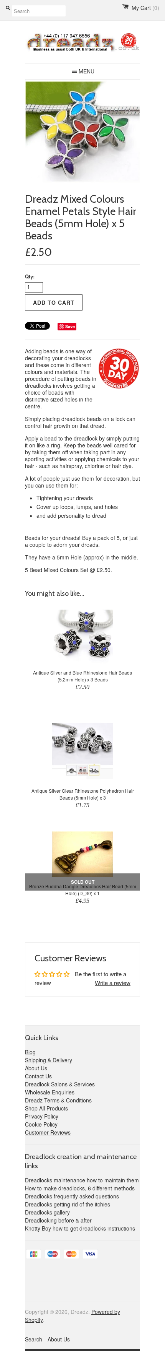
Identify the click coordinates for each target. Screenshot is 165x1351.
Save (70, 326)
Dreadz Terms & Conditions (58, 1100)
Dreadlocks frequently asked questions (72, 1196)
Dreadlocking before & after (58, 1220)
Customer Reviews (48, 1132)
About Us (36, 1068)
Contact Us (38, 1076)
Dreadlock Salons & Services (60, 1084)
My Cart (145, 7)
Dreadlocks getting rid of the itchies (67, 1204)
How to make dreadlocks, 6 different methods (80, 1188)
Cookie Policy (41, 1124)
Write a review (112, 983)
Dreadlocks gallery (47, 1212)
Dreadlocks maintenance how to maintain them (82, 1180)
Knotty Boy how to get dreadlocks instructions (80, 1228)
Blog (30, 1052)
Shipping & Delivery (48, 1060)
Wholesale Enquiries (49, 1092)
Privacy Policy (41, 1116)
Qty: (30, 276)
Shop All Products (46, 1108)
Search (33, 1339)
